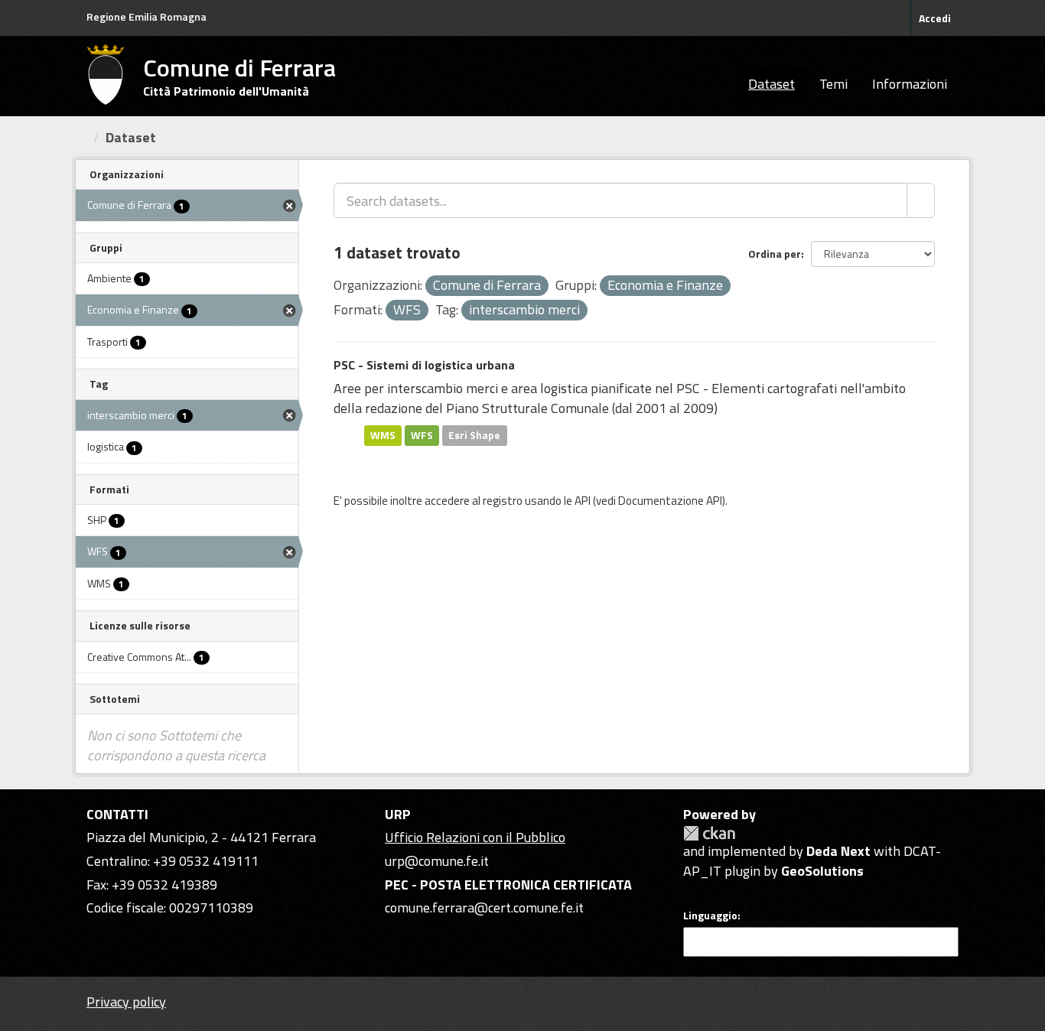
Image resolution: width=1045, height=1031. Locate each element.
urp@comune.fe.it (437, 860)
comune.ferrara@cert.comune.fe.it (484, 907)
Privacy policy (126, 1001)
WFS (422, 435)
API (583, 500)
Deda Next (838, 851)
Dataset (771, 83)
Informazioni (909, 83)
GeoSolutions (822, 870)
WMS (383, 435)
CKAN (709, 833)
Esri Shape (474, 435)
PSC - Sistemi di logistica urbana (424, 365)
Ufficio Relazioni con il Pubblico (475, 837)
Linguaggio (710, 915)
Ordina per (774, 254)
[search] (921, 200)
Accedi (935, 18)
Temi (833, 83)
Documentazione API (670, 500)
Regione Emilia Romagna (146, 16)
